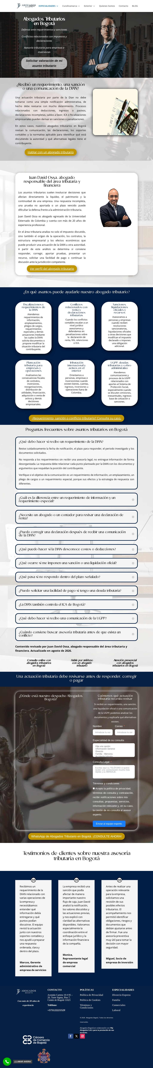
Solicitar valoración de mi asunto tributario (44, 63)
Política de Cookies (90, 1000)
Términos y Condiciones (86, 1006)
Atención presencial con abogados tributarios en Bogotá (125, 663)
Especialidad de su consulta (108, 740)
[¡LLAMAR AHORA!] (7, 1062)
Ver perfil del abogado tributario (52, 269)
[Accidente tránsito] (113, 756)
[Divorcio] (113, 751)
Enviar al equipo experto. (109, 823)
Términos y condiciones (106, 783)
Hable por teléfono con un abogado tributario (82, 663)
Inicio (32, 6)
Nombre (97, 726)
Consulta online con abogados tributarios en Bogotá (39, 663)
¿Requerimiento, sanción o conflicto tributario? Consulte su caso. (76, 418)
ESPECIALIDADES (47, 6)
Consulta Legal (101, 762)
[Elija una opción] (113, 746)
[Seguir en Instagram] (82, 1036)
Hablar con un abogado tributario (51, 152)
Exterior (88, 6)
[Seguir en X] (76, 1036)
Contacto (123, 6)
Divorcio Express (121, 995)
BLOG (135, 6)
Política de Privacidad (92, 995)
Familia (116, 1000)
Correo (119, 726)
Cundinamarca (69, 6)
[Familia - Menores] (113, 754)
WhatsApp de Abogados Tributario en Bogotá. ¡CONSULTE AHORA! (76, 836)
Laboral (116, 1010)
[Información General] (113, 749)
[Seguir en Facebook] (70, 1036)
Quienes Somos (107, 6)
